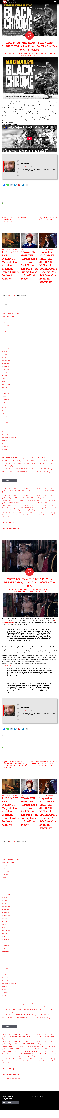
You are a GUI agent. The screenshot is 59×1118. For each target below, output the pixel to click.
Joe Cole (41, 591)
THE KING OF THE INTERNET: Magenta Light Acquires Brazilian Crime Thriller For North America (10, 265)
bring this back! (6, 325)
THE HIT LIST (5, 431)
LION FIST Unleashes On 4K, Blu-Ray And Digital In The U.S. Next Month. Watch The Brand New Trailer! (29, 461)
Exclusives (4, 346)
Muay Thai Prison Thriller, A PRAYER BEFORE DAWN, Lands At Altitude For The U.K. (15, 220)
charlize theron (31, 53)
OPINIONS (4, 387)
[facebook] (6, 522)
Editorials (4, 343)
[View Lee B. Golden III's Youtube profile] (18, 164)
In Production (5, 366)
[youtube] (10, 522)
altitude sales (39, 589)
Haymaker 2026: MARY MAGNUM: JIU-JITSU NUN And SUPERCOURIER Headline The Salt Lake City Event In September (49, 266)
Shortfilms (4, 408)
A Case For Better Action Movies (10, 313)
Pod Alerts (4, 390)
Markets (4, 378)
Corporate (4, 337)
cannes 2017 (47, 589)
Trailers (4, 443)
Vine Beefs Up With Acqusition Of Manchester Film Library (44, 219)
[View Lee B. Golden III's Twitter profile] (18, 161)
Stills (3, 414)
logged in (12, 295)
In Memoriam (5, 363)
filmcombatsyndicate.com (42, 53)
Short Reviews (5, 405)
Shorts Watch (5, 411)
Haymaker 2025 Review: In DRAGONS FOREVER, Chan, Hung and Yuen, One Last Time (31, 498)
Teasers (25, 249)
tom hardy (32, 55)
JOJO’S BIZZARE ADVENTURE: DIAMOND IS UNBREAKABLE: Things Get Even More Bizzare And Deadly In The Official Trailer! (15, 765)
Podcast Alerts (5, 393)
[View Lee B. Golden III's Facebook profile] (18, 157)
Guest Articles (5, 354)
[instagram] (13, 522)
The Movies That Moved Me (9, 437)
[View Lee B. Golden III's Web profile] (18, 172)
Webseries (4, 449)
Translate (15, 1105)
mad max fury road (24, 55)
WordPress (32, 1098)
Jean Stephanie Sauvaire (32, 591)
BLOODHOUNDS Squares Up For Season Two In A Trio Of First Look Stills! (28, 503)
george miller (53, 53)
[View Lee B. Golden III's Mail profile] (18, 175)
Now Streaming (6, 384)
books (3, 322)
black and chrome (22, 53)
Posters (4, 396)
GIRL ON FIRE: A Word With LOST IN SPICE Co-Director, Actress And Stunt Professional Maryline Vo (28, 472)
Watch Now (5, 446)
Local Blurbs (5, 375)
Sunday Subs (5, 423)
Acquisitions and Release (8, 249)
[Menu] (55, 2)
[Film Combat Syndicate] (9, 4)
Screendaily (7, 665)
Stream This (5, 417)
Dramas (4, 340)
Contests (4, 334)
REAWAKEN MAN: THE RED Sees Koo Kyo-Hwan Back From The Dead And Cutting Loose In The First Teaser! (29, 265)
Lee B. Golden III (6, 53)
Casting (4, 331)
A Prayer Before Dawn (29, 589)
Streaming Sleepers (7, 420)
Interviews (4, 372)
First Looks (5, 352)
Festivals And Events (44, 249)
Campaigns (5, 328)
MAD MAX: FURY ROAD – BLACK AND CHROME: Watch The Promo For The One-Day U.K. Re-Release (29, 46)
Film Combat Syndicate (10, 528)
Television (4, 428)
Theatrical (4, 440)
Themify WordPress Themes (42, 1098)
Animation (4, 319)
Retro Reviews (5, 399)
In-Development (6, 369)
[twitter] (3, 522)
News (14, 53)
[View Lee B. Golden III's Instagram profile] (18, 168)
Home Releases (6, 357)
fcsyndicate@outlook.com (26, 166)
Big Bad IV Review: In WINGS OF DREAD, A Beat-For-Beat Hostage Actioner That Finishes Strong (27, 469)
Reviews (4, 402)
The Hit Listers (5, 434)
